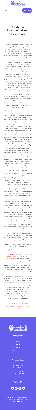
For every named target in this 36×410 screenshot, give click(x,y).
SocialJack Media (18, 401)
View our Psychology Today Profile (18, 303)
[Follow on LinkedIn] (23, 388)
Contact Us (27, 10)
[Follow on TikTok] (19, 388)
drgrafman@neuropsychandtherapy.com (18, 377)
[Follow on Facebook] (12, 388)
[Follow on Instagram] (16, 388)
